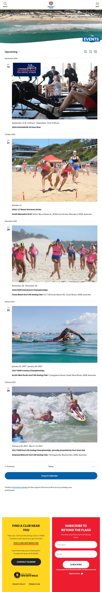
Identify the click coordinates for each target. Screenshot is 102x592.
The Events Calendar (20, 487)
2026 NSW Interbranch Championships (30, 290)
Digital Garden (74, 574)
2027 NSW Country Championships (28, 370)
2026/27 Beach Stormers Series (26, 209)
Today (51, 466)
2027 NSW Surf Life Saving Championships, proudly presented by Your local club (48, 450)
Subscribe (76, 564)
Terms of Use (34, 584)
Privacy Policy (19, 584)
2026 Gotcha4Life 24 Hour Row (26, 127)
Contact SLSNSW (26, 562)
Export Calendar (49, 475)
